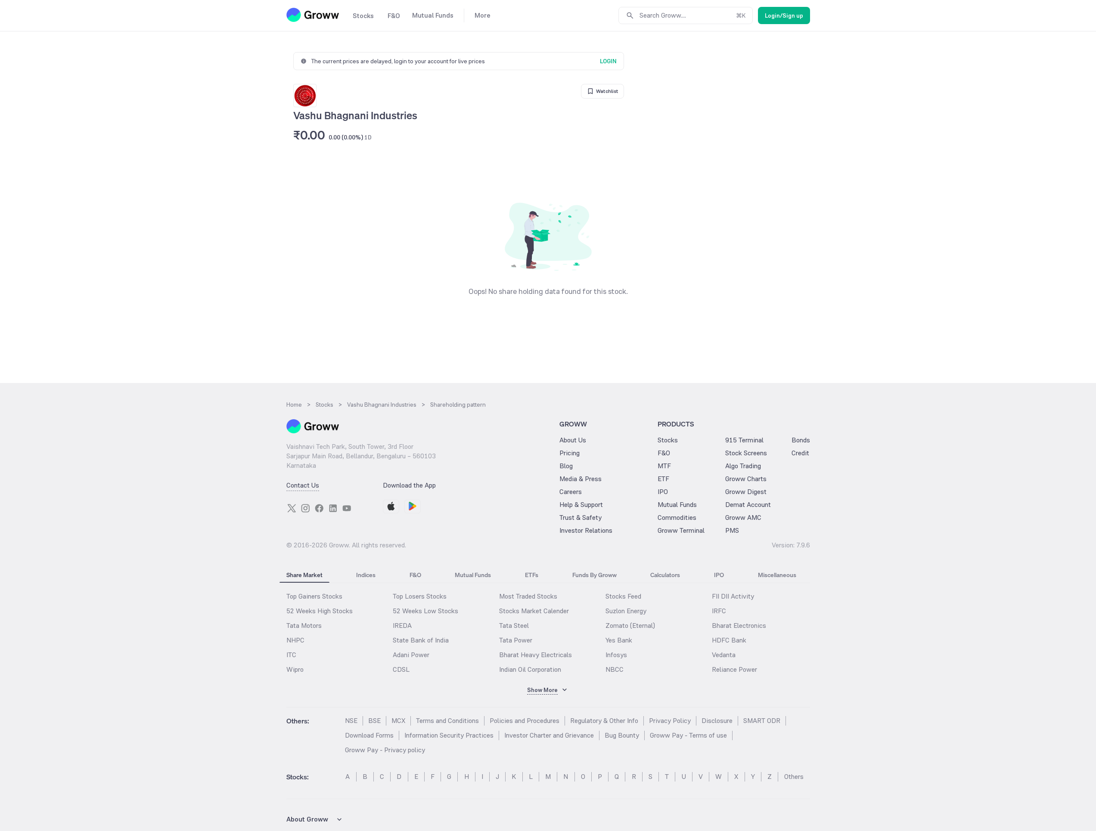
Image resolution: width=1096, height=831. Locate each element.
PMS (732, 530)
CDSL (401, 669)
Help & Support (581, 504)
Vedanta (724, 654)
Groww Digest (746, 491)
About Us (572, 440)
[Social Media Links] (291, 508)
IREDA (402, 625)
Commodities (677, 517)
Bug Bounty (622, 735)
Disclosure (717, 720)
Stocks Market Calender (534, 610)
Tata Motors (304, 625)
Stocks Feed (623, 596)
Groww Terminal (681, 530)
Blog (566, 465)
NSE (351, 720)
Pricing (569, 452)
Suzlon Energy (625, 610)
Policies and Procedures (524, 720)
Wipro (295, 669)
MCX (398, 720)
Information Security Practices (449, 735)
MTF (664, 465)
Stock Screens (746, 452)
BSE (374, 720)
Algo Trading (743, 465)
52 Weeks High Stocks (319, 610)
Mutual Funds (677, 504)
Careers (570, 491)
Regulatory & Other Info (604, 720)
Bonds (801, 440)
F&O (664, 452)
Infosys (616, 654)
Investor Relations (585, 530)
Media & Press (580, 478)
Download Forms (369, 735)
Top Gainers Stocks (314, 596)
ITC (291, 654)
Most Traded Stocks (528, 596)
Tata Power (515, 640)
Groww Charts (746, 478)
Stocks (668, 440)
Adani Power (411, 654)
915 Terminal (744, 440)
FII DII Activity (733, 596)
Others (794, 776)
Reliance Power (734, 669)
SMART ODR (761, 720)
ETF (663, 478)
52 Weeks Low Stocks (425, 610)
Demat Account (748, 504)
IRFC (719, 610)
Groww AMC (743, 517)
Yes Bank (618, 640)
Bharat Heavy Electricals (535, 654)
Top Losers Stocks (420, 596)
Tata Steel (514, 625)
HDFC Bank (729, 640)
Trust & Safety (580, 517)
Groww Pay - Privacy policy (385, 749)
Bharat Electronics (739, 625)
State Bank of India (421, 640)
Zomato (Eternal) (630, 625)
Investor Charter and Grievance (549, 735)
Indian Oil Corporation (530, 669)
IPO (663, 491)
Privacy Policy (670, 720)
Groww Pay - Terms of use (688, 735)
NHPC (295, 640)
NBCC (614, 669)
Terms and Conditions (447, 720)
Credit (800, 452)
